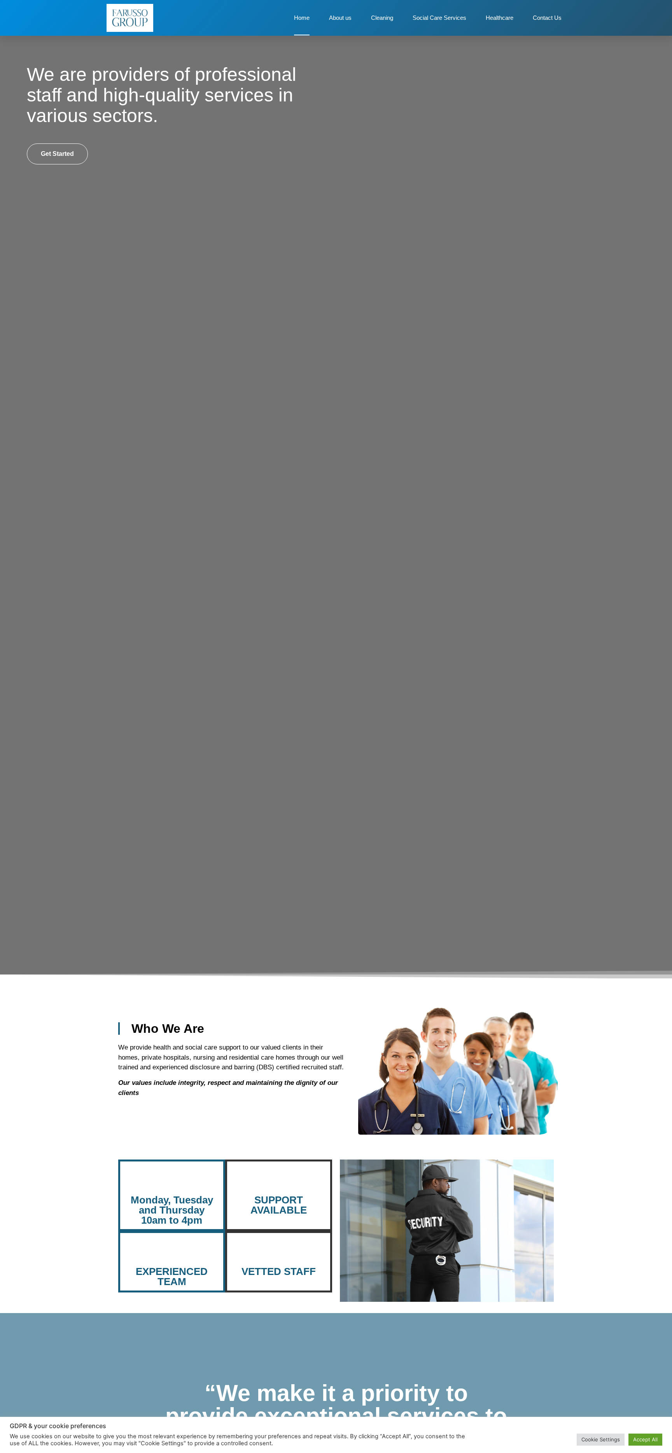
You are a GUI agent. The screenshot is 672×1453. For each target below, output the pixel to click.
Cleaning (382, 17)
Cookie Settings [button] (600, 1439)
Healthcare (499, 17)
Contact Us (547, 17)
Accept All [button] (645, 1439)
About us (340, 17)
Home (302, 17)
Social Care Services (439, 17)
